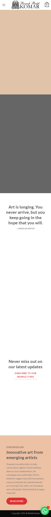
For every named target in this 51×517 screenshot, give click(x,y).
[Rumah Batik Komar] (25, 5)
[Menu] (4, 4)
